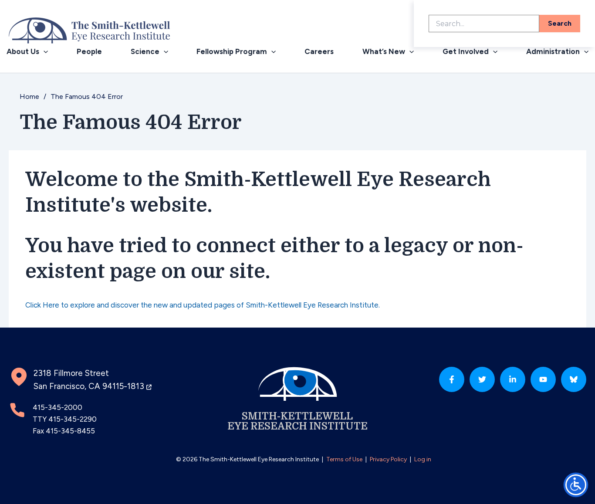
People (89, 51)
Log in (422, 459)
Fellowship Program (231, 51)
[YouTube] (543, 379)
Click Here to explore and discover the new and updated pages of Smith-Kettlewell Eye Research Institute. (202, 305)
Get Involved (466, 51)
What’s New (383, 51)
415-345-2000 (57, 407)
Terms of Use (344, 459)
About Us (23, 51)
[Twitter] (482, 379)
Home (29, 96)
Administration (553, 51)
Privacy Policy (388, 459)
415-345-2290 (72, 419)
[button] (43, 51)
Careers (319, 51)
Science (145, 51)
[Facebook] (451, 379)
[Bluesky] (573, 379)
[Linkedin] (512, 379)
